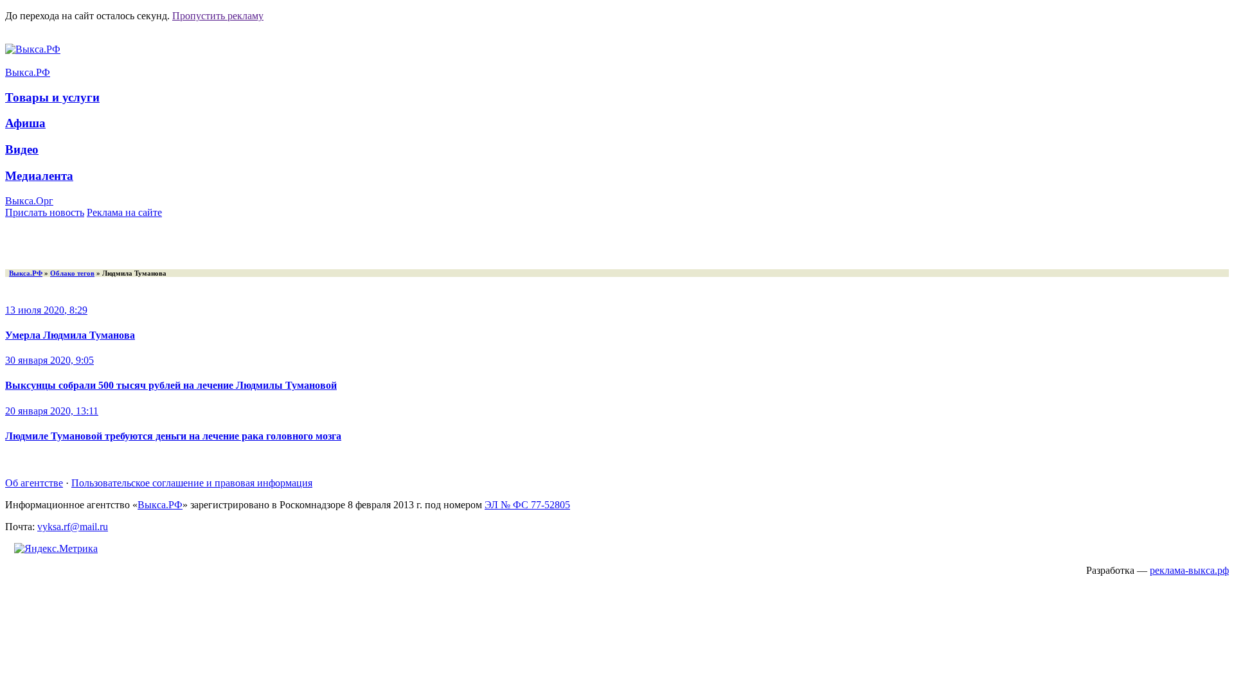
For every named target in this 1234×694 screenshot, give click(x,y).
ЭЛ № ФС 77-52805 (527, 504)
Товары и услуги (52, 97)
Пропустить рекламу (218, 15)
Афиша (25, 123)
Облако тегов (72, 273)
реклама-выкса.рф (1189, 570)
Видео (22, 149)
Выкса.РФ (27, 72)
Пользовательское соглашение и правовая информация (191, 482)
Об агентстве (34, 482)
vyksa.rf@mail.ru (72, 526)
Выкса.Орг (29, 200)
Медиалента (39, 175)
